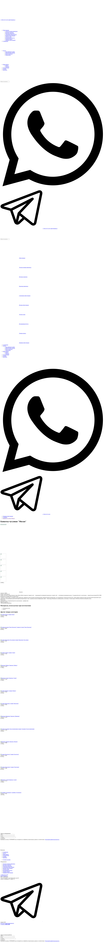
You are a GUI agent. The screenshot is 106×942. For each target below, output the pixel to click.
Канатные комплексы (9, 33)
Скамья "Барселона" (14, 703)
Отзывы (4, 68)
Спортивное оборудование (11, 34)
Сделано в (5, 924)
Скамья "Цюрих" (12, 690)
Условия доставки (6, 859)
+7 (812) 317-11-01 (4, 19)
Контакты (5, 69)
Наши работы (6, 64)
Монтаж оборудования (10, 52)
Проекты (7, 66)
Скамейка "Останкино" (16, 792)
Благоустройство (8, 53)
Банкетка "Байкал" (13, 665)
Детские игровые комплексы (11, 31)
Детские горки (8, 36)
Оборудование (6, 30)
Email (1, 835)
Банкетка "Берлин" (14, 741)
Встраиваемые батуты (10, 37)
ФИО (1, 834)
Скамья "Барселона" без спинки (21, 639)
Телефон (2, 837)
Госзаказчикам (6, 67)
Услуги (4, 50)
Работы (6, 65)
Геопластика (8, 55)
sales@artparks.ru (11, 19)
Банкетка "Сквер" (13, 678)
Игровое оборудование (10, 35)
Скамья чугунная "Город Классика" (24, 627)
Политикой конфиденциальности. (52, 839)
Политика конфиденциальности (7, 923)
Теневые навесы (8, 39)
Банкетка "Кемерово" (15, 716)
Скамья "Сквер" (11, 652)
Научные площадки (9, 32)
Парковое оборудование (10, 40)
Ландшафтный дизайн (10, 51)
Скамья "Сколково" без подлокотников (26, 728)
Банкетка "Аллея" (13, 779)
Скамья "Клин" (11, 614)
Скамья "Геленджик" (14, 767)
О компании (5, 41)
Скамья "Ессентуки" (14, 754)
